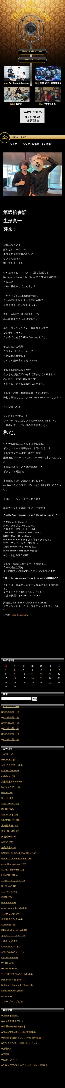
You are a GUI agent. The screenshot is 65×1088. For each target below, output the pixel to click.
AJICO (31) (7, 842)
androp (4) (6, 996)
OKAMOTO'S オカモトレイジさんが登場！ (25, 1065)
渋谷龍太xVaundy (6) (12, 781)
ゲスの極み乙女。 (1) (12, 952)
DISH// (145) (7, 809)
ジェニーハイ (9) (10, 803)
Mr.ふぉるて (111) (10, 787)
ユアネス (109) (9, 891)
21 (59, 678)
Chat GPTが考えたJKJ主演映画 (19, 1032)
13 (50, 674)
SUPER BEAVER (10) (12, 869)
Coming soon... (11, 1015)
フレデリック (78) (10, 913)
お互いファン (11, 1059)
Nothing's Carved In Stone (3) (17, 985)
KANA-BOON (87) (10, 946)
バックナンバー (11, 706)
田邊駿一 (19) (8, 836)
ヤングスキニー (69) (12, 765)
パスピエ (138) (9, 941)
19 (41, 678)
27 (50, 682)
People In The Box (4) (12, 979)
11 (32, 674)
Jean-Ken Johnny (20, 615)
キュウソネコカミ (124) (13, 935)
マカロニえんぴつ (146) (13, 880)
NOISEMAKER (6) (10, 770)
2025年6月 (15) (11, 712)
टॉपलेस (6, 1054)
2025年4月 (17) (11, 723)
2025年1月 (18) (11, 739)
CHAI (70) (6, 897)
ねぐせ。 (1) (7, 754)
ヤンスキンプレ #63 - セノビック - (21, 1043)
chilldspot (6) (8, 776)
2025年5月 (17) (11, 717)
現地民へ (7, 1048)
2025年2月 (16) (11, 734)
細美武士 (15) (8, 847)
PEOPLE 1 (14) (9, 759)
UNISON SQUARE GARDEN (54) (18, 853)
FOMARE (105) (9, 875)
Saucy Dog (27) (9, 814)
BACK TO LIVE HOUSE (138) (16, 858)
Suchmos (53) (8, 924)
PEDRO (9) (7, 792)
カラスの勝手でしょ (13, 1021)
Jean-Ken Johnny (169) (13, 864)
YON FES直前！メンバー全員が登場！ (23, 1037)
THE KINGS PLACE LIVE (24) (17, 974)
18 (32, 678)
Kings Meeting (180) (12, 990)
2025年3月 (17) (11, 728)
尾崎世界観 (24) (9, 825)
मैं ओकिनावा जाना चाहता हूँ (14, 1026)
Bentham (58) (8, 902)
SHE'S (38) (7, 798)
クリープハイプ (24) (12, 1001)
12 (41, 674)
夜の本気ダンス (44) (12, 919)
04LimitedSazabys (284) (14, 930)
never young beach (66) (14, 908)
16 (15, 678)
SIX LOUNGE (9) (10, 831)
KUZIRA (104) (8, 886)
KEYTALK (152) (9, 957)
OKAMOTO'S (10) (10, 820)
